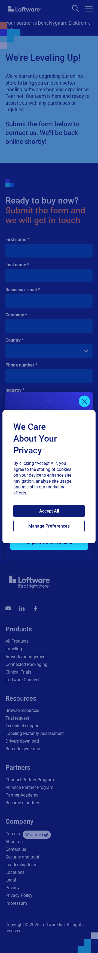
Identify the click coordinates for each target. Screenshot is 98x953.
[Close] (84, 401)
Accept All (49, 511)
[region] (49, 476)
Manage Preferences (49, 526)
